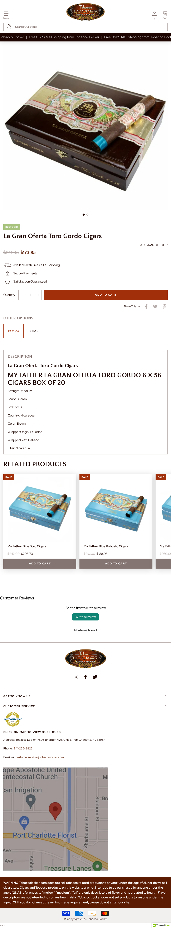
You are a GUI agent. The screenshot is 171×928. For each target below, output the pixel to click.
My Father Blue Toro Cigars (27, 546)
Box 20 (13, 331)
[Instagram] (76, 677)
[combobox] (85, 27)
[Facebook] (85, 677)
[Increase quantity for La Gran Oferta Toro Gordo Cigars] (38, 295)
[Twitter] (95, 677)
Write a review (85, 617)
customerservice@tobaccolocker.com (40, 757)
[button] (6, 16)
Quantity (9, 295)
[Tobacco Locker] (85, 12)
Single (35, 331)
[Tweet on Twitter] (155, 306)
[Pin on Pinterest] (164, 306)
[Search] (9, 27)
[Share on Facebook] (146, 306)
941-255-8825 (23, 748)
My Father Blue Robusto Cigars (106, 546)
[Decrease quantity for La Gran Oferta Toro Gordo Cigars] (21, 295)
